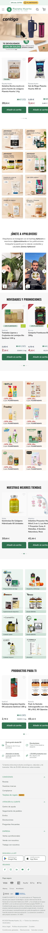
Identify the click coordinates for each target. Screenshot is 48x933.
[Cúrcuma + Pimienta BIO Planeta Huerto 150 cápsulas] (35, 208)
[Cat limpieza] (12, 437)
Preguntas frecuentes (11, 824)
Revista (5, 781)
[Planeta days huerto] (12, 391)
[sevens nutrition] (35, 602)
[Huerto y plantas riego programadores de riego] (12, 579)
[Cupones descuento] (24, 45)
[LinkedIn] (16, 869)
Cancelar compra (37, 930)
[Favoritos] (24, 59)
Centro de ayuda (11, 756)
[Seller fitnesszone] (12, 602)
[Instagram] (10, 869)
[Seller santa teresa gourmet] (35, 579)
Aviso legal (6, 927)
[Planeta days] (35, 391)
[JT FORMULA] (35, 648)
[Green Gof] (35, 625)
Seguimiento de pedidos (12, 811)
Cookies (32, 927)
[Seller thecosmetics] (12, 625)
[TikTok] (28, 869)
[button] (3, 9)
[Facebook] (4, 869)
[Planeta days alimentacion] (35, 437)
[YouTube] (22, 869)
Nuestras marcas (9, 786)
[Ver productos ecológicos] (23, 326)
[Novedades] (12, 162)
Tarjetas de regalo (13, 795)
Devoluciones (7, 820)
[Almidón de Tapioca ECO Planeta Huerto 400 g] (12, 208)
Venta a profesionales (11, 836)
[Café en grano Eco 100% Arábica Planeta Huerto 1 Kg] (35, 185)
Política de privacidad (19, 927)
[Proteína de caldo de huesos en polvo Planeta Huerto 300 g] (12, 139)
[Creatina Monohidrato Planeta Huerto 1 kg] (12, 185)
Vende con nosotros (10, 840)
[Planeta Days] (24, 27)
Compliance (7, 790)
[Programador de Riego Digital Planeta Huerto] (35, 139)
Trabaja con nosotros (11, 845)
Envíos (5, 815)
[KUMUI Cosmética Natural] (12, 648)
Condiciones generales (10, 930)
